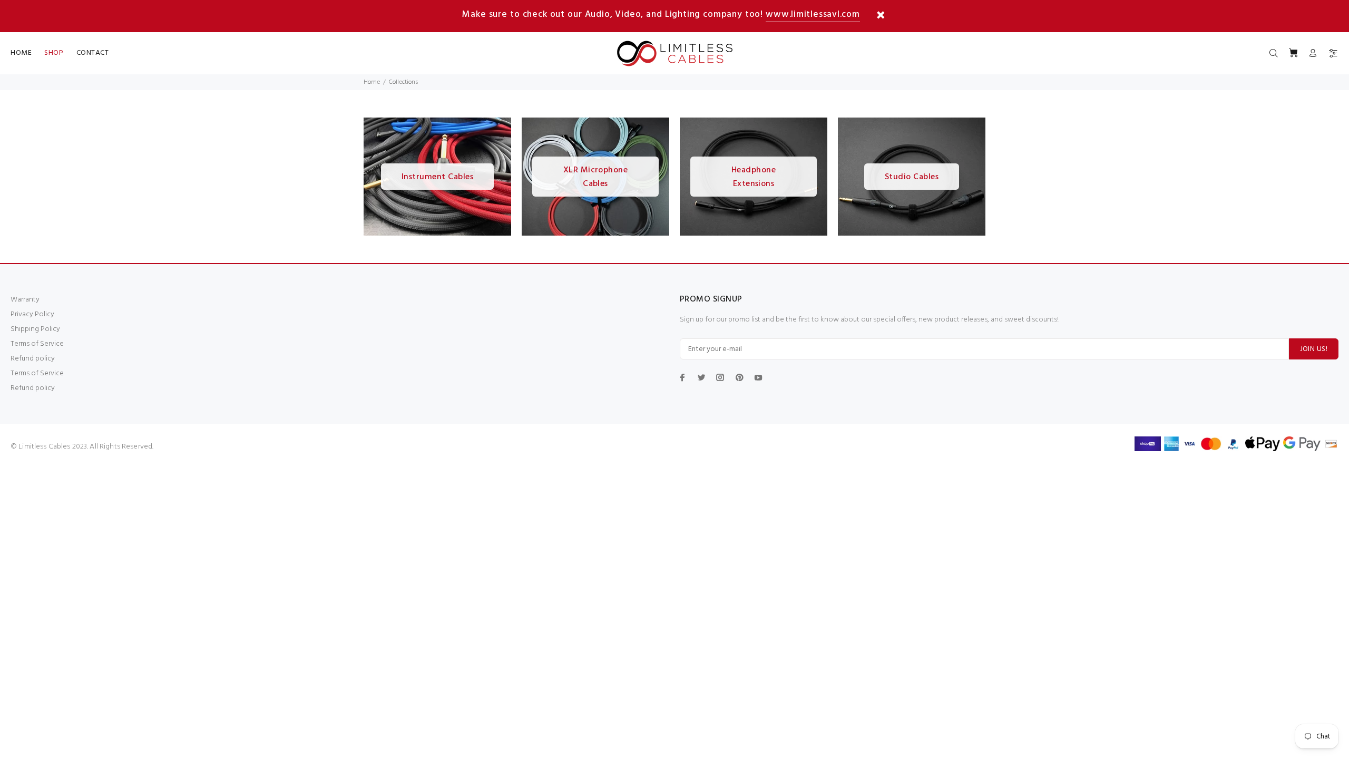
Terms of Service (37, 344)
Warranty (25, 300)
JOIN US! (1313, 349)
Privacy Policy (32, 314)
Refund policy (33, 359)
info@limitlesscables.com (196, 447)
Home (372, 82)
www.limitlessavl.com (813, 14)
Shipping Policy (35, 329)
